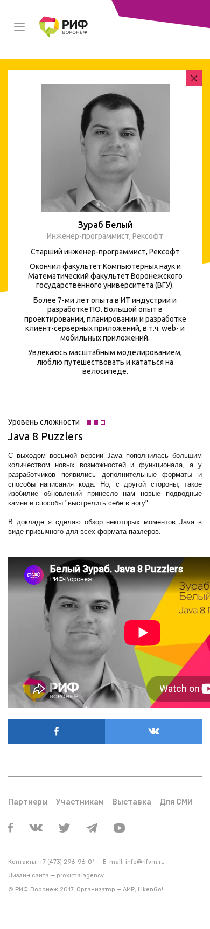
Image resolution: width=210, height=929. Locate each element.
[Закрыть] (194, 78)
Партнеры (28, 802)
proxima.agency (80, 875)
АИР (129, 889)
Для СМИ (176, 802)
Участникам (80, 802)
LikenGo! (150, 889)
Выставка (131, 802)
